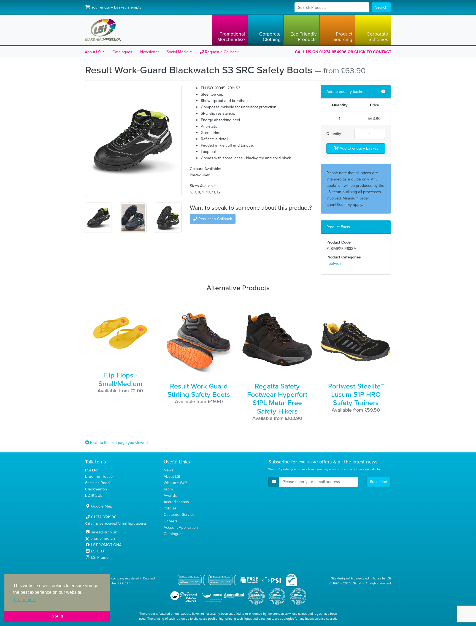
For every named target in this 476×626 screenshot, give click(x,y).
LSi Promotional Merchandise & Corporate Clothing (103, 30)
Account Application (181, 527)
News (169, 470)
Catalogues (122, 52)
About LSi (172, 476)
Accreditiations (176, 502)
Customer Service (179, 514)
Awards (170, 495)
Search (381, 7)
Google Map (101, 506)
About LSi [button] (93, 52)
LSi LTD (97, 551)
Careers (171, 521)
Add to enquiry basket (358, 148)
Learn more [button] (25, 599)
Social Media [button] (178, 52)
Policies (170, 508)
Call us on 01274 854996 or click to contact (343, 52)
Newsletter (149, 52)
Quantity (333, 134)
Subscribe (378, 482)
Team (168, 489)
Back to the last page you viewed (118, 442)
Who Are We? (175, 483)
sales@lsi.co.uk (104, 532)
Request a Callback (221, 52)
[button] (230, 30)
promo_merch (102, 538)
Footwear (334, 263)
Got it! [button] (57, 616)
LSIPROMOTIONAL (107, 545)
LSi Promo (100, 557)
